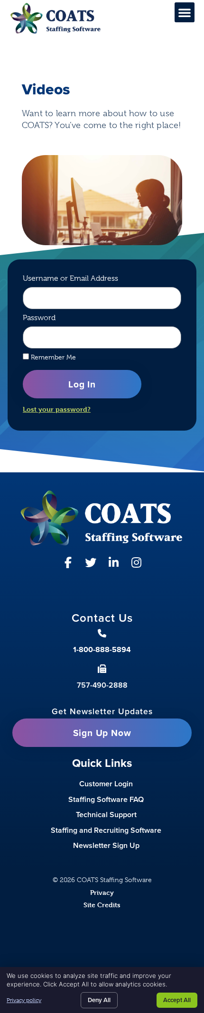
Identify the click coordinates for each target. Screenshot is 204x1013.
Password (39, 318)
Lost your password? (57, 409)
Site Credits (102, 905)
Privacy (102, 892)
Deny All (99, 999)
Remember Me (52, 357)
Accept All (177, 999)
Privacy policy (24, 1000)
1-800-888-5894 (102, 649)
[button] (185, 12)
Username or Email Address (70, 279)
